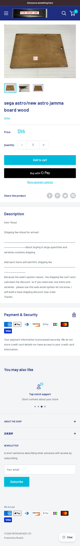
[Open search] (64, 13)
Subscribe (16, 481)
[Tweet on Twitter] (65, 195)
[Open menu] (6, 13)
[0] (72, 13)
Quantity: (9, 145)
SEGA (7, 118)
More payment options (40, 182)
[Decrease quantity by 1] (22, 145)
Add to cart (40, 160)
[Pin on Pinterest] (57, 195)
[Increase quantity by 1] (43, 145)
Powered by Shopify (13, 537)
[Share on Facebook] (50, 195)
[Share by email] (73, 195)
